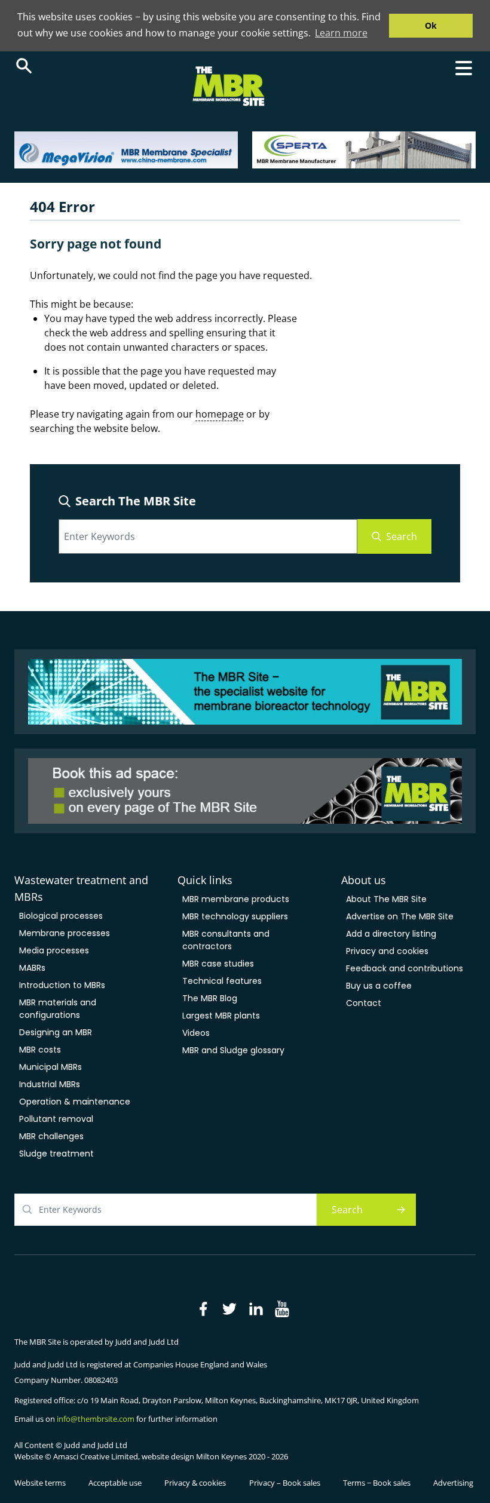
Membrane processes (64, 933)
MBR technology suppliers (235, 916)
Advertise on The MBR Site (400, 916)
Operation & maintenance (74, 1102)
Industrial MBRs (49, 1084)
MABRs (32, 968)
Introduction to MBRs (62, 985)
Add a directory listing (391, 934)
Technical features (222, 981)
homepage (219, 414)
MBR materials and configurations (57, 1008)
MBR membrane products (235, 899)
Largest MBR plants (221, 1016)
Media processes (54, 950)
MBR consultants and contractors (226, 940)
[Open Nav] (464, 68)
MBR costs (40, 1050)
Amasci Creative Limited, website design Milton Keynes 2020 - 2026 (170, 1456)
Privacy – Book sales (284, 1482)
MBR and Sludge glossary (233, 1050)
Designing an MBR (55, 1032)
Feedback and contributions (404, 968)
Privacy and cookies (387, 951)
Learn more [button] (341, 32)
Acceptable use (115, 1482)
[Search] (23, 65)
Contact (363, 1003)
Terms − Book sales (377, 1482)
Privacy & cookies (195, 1482)
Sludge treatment (56, 1154)
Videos (196, 1033)
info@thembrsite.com (95, 1418)
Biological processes (61, 916)
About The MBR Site (386, 899)
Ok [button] (431, 25)
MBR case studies (218, 964)
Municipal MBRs (50, 1067)
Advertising (453, 1482)
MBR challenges (51, 1136)
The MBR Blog (209, 998)
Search (401, 536)
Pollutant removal (56, 1119)
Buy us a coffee (379, 986)
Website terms (40, 1482)
